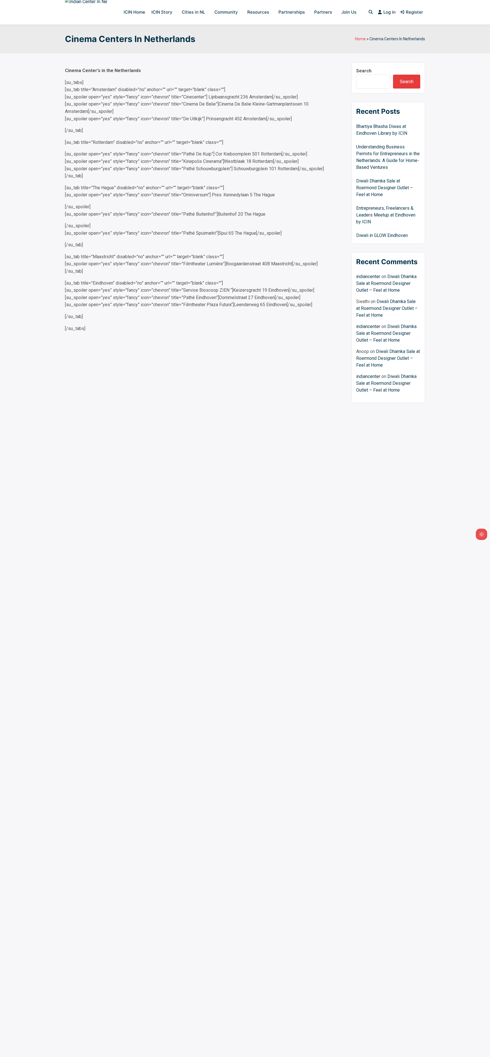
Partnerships (291, 12)
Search (363, 70)
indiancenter (368, 276)
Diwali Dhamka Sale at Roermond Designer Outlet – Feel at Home (384, 187)
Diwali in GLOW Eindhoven (382, 235)
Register (414, 12)
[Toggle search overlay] (371, 12)
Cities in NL (193, 12)
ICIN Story (161, 12)
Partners (323, 12)
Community (226, 12)
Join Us (348, 12)
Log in (389, 12)
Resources (258, 12)
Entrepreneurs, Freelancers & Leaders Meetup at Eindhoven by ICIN (385, 214)
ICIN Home (134, 12)
